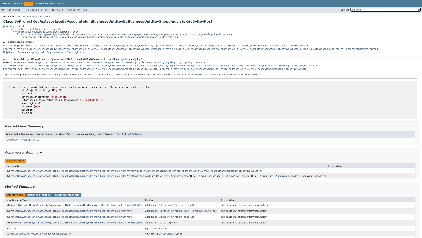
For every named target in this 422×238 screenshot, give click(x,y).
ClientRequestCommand (313, 49)
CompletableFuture (17, 233)
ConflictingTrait (13, 45)
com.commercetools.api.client (32, 16)
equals (149, 228)
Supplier (163, 217)
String (175, 176)
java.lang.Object (12, 26)
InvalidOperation (240, 74)
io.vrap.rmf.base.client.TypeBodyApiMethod (42, 34)
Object (158, 228)
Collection (165, 205)
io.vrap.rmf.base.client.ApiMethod (27, 29)
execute (149, 233)
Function (163, 211)
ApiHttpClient (141, 176)
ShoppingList (198, 34)
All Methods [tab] (15, 195)
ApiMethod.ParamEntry (19, 140)
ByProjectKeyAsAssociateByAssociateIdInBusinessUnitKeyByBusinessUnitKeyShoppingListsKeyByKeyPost (130, 34)
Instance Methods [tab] (39, 195)
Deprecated (41, 3)
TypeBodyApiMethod (25, 62)
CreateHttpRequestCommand (362, 49)
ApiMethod (133, 134)
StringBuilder (180, 211)
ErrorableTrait (12, 49)
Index (53, 3)
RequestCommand (56, 52)
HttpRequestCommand (15, 52)
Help (60, 3)
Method (44, 10)
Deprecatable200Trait (167, 45)
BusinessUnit (44, 74)
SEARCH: (345, 10)
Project (135, 74)
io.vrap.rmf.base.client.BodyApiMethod (35, 31)
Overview (6, 3)
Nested (16, 10)
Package (18, 3)
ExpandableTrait (161, 49)
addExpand (151, 205)
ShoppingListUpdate (218, 34)
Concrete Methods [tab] (67, 195)
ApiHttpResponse (41, 233)
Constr (34, 10)
